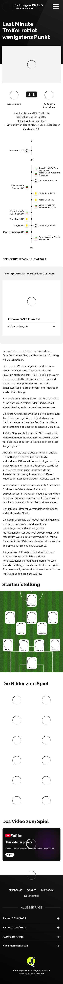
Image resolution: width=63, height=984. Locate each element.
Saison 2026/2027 (14, 918)
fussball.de (15, 890)
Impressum (47, 890)
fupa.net (31, 890)
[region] (31, 844)
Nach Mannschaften (15, 946)
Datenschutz (31, 896)
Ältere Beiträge (13, 937)
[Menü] (56, 7)
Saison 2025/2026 (14, 927)
